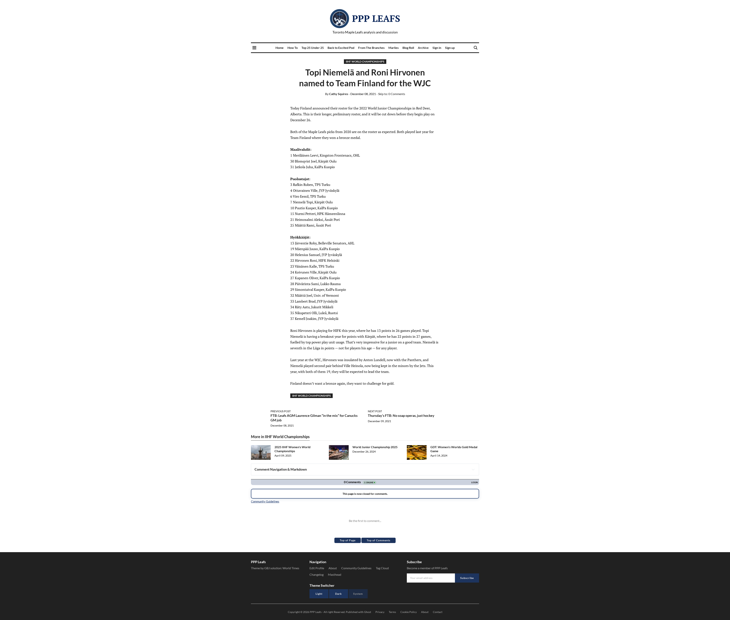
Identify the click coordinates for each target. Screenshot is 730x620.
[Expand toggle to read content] (473, 469)
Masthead (334, 574)
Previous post (281, 411)
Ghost (367, 612)
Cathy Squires (336, 94)
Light (319, 593)
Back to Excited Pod (341, 47)
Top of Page (347, 540)
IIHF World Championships (365, 61)
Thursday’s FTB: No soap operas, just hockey (401, 415)
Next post (375, 411)
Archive (423, 47)
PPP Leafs (376, 18)
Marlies (393, 47)
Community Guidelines (356, 568)
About (332, 568)
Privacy (379, 612)
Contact (437, 612)
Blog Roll (408, 47)
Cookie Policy (408, 612)
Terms (392, 612)
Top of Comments (378, 540)
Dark (338, 593)
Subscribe (467, 578)
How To (292, 47)
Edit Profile (316, 568)
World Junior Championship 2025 (375, 447)
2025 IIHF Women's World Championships (292, 449)
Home (279, 47)
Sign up (450, 47)
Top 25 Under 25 (313, 47)
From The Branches (371, 47)
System (358, 593)
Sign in (436, 47)
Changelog (316, 574)
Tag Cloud (382, 568)
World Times (290, 568)
